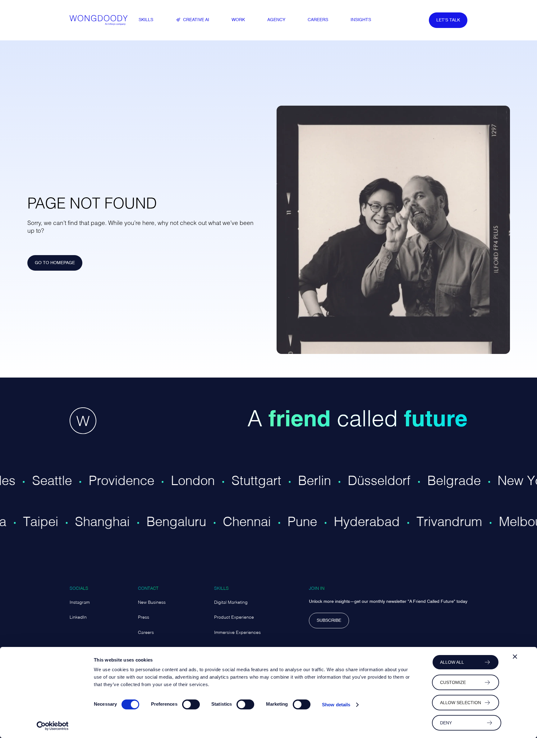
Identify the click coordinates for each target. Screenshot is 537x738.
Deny (446, 722)
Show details (336, 704)
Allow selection (460, 702)
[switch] (191, 704)
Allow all (452, 662)
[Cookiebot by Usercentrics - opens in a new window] (52, 726)
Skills (221, 588)
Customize (453, 682)
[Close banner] (515, 656)
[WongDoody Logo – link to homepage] (101, 20)
